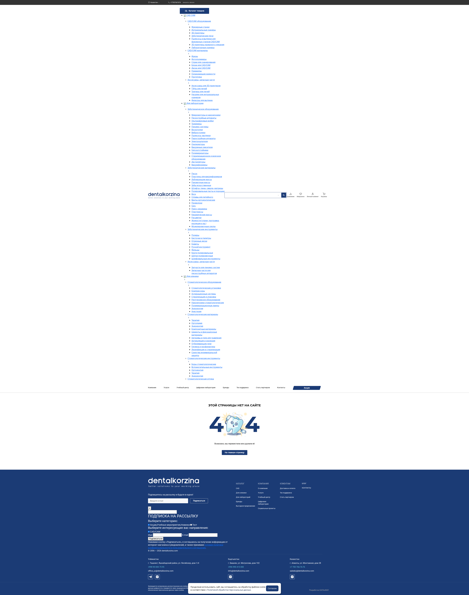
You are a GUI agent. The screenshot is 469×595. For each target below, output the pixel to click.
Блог (304, 483)
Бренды (226, 388)
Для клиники (241, 493)
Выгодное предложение (245, 506)
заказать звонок (188, 2)
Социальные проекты (266, 508)
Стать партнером (263, 388)
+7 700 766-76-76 (297, 567)
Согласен (272, 588)
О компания (263, 488)
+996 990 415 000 (236, 567)
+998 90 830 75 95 (156, 567)
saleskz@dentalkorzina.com (302, 571)
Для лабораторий (243, 497)
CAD (237, 488)
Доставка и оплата (287, 488)
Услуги (166, 388)
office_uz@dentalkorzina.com (160, 571)
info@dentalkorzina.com (238, 571)
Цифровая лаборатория (205, 388)
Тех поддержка (243, 388)
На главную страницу (234, 452)
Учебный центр (183, 388)
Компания (152, 388)
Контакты (281, 388)
